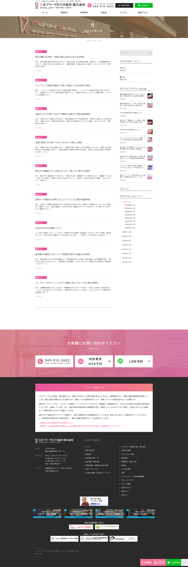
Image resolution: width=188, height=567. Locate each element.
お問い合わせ (126, 487)
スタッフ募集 (125, 484)
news (40, 222)
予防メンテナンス (91, 469)
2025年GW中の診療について (48, 228)
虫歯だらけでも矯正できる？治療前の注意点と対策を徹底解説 (62, 114)
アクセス (123, 12)
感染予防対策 (90, 450)
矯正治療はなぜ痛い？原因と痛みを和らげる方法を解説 (59, 57)
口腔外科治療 (126, 450)
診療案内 (84, 12)
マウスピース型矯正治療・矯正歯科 (133, 446)
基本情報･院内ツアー (92, 458)
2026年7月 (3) (130, 208)
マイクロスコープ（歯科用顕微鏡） (133, 476)
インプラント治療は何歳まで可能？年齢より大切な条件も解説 (62, 85)
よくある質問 (126, 469)
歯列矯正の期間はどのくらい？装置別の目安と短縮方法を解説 (62, 254)
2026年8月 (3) (130, 205)
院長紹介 (88, 454)
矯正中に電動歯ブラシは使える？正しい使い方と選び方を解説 (62, 171)
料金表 (104, 12)
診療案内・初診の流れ (129, 461)
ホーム (45, 12)
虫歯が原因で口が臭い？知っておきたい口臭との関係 (58, 142)
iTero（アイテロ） (127, 480)
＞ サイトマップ (38, 548)
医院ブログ (143, 12)
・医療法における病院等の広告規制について (56, 423)
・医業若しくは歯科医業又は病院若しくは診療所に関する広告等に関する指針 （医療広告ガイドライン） (80, 426)
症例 (122, 472)
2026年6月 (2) (130, 211)
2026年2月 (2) (130, 224)
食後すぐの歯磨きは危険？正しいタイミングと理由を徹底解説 (62, 199)
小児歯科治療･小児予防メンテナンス (98, 472)
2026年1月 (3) (130, 228)
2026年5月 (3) (130, 215)
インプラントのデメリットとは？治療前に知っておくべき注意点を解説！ (67, 283)
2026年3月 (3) (130, 221)
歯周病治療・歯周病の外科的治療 (96, 465)
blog (40, 51)
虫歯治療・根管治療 (92, 461)
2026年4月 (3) (130, 218)
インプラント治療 (127, 454)
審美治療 (124, 458)
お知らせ (124, 495)
